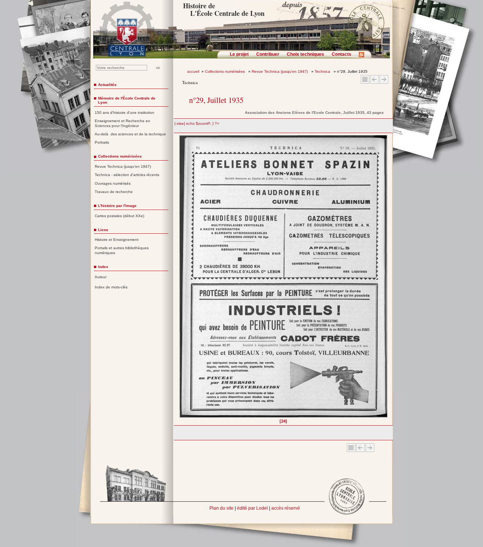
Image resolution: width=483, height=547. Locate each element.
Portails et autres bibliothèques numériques (122, 250)
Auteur (100, 277)
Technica (323, 71)
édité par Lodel (252, 508)
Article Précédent (374, 79)
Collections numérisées (225, 71)
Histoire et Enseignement (116, 239)
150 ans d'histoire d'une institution (124, 112)
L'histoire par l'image (117, 206)
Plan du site (221, 508)
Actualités (107, 85)
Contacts (341, 54)
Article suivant (384, 79)
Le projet (239, 54)
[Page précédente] (181, 279)
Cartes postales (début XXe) (119, 216)
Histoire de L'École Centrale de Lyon (223, 9)
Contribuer (267, 54)
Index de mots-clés (111, 287)
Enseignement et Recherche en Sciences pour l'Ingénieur (122, 123)
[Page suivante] (385, 279)
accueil (193, 71)
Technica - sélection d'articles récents (127, 175)
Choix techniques (305, 54)
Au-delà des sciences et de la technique (130, 134)
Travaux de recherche (114, 192)
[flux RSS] (363, 57)
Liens (103, 230)
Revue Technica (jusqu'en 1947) (280, 71)
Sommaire (365, 79)
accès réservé (285, 508)
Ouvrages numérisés (113, 183)
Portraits (102, 142)
